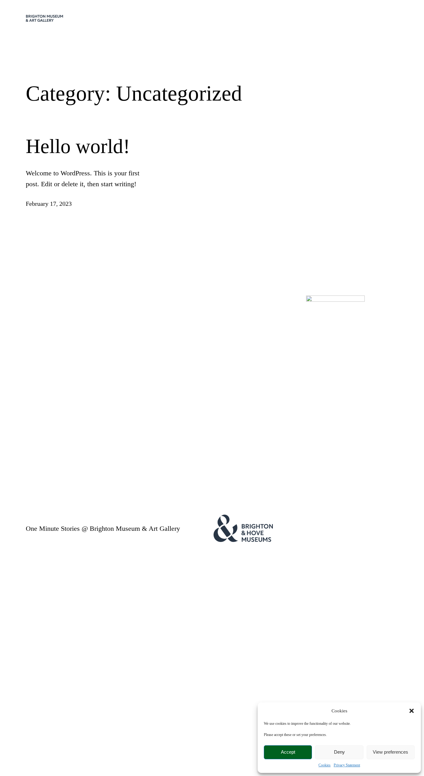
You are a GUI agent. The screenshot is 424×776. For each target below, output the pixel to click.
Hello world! (78, 146)
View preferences (390, 752)
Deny (339, 752)
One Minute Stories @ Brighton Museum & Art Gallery (103, 528)
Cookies (324, 765)
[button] (411, 711)
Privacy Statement (347, 765)
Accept (288, 752)
